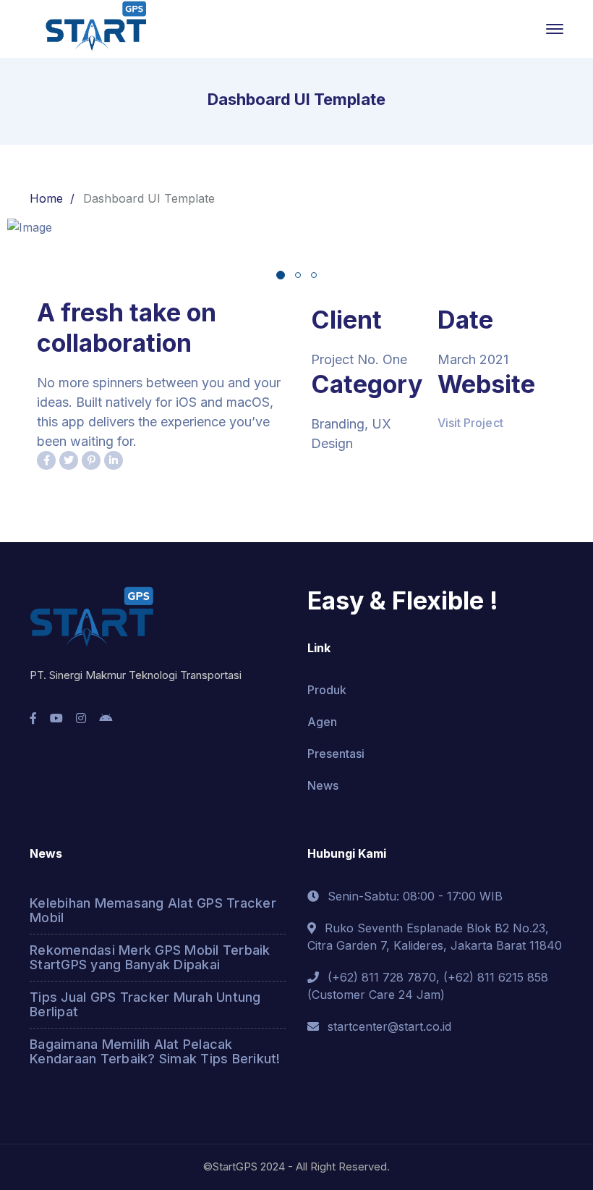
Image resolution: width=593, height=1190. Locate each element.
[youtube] (56, 718)
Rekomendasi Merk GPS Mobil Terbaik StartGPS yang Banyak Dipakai (150, 957)
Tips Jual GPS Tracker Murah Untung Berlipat (145, 1004)
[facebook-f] (33, 718)
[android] (105, 718)
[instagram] (81, 718)
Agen (322, 721)
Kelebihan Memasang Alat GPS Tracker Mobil (153, 910)
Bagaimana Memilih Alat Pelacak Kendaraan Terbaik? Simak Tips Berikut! (155, 1051)
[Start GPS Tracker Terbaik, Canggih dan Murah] (95, 27)
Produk (326, 690)
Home (46, 198)
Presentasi (335, 753)
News (322, 785)
